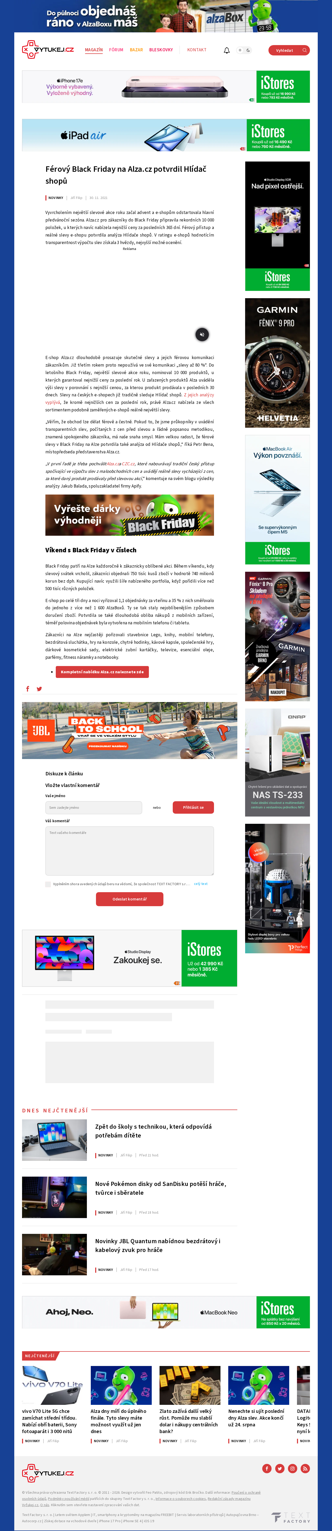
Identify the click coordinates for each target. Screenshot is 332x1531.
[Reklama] (166, 16)
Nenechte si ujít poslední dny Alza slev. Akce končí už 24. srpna (256, 1418)
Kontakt (197, 50)
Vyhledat (284, 50)
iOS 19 (149, 1521)
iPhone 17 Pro (110, 1521)
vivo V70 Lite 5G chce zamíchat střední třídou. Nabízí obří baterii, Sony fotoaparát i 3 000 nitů (49, 1421)
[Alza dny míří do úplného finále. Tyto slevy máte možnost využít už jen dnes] (121, 1385)
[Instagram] (292, 1468)
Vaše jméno (55, 796)
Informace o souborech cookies (181, 1498)
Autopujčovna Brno (241, 1515)
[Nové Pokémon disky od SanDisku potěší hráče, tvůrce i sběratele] (54, 1197)
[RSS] (305, 1468)
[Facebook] (267, 1468)
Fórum (116, 50)
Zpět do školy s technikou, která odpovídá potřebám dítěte (153, 1131)
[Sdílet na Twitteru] (39, 690)
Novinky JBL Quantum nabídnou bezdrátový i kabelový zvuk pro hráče (157, 1246)
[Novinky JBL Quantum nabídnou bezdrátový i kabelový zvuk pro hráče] (54, 1254)
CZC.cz (128, 464)
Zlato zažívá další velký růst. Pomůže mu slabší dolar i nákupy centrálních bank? (189, 1421)
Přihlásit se (193, 807)
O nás (44, 1505)
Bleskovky (161, 50)
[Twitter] (280, 1468)
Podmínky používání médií (68, 1498)
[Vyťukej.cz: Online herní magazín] (48, 50)
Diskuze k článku (64, 773)
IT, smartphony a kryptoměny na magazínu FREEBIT (133, 1515)
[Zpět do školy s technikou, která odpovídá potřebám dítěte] (54, 1140)
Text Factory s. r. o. (82, 1492)
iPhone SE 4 (132, 1521)
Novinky (56, 198)
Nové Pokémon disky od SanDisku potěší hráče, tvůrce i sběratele (160, 1188)
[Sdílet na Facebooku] (27, 690)
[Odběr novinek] (227, 51)
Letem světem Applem (72, 1515)
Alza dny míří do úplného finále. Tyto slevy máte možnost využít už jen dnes (118, 1421)
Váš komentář (57, 821)
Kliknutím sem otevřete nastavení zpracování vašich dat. (95, 1505)
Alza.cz (113, 464)
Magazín (94, 50)
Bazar (136, 50)
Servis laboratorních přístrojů (200, 1515)
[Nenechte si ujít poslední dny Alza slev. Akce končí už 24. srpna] (258, 1385)
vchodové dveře (83, 1521)
